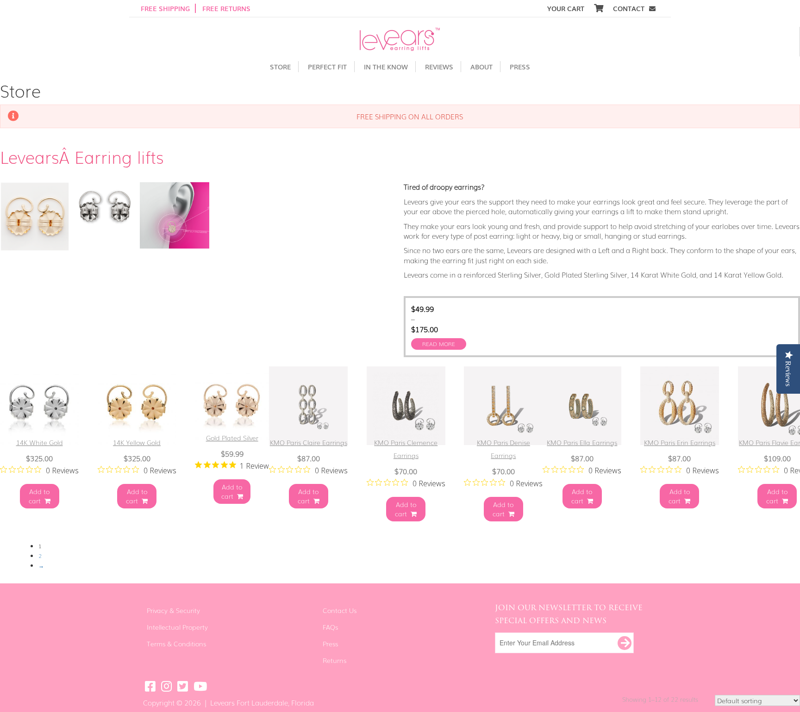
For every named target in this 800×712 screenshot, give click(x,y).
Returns (334, 660)
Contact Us (339, 610)
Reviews (439, 66)
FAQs (330, 627)
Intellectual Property (177, 627)
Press (520, 66)
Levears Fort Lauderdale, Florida (262, 702)
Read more (438, 344)
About (481, 66)
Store (280, 66)
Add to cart (39, 496)
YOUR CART (566, 8)
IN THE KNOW (386, 66)
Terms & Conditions (176, 643)
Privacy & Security (173, 610)
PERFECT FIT (327, 66)
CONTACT (628, 8)
